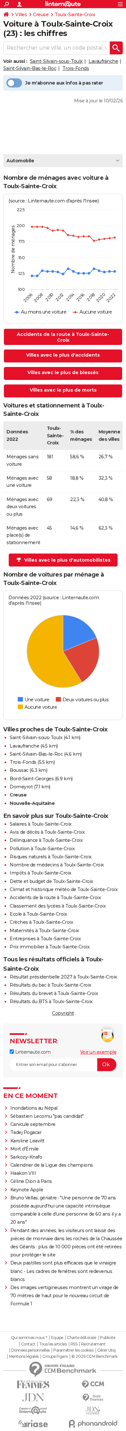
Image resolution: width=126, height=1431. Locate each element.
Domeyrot (21, 787)
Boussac (19, 770)
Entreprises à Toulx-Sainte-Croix (45, 939)
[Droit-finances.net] (93, 1398)
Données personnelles (30, 1350)
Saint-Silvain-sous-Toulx (56, 61)
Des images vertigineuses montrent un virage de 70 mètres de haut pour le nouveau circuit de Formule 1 (64, 1296)
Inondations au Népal (34, 1108)
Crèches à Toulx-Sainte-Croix (41, 922)
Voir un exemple (98, 1052)
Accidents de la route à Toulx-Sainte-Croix (63, 337)
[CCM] (93, 1384)
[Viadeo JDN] (93, 1411)
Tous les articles (53, 1344)
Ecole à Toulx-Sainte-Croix (38, 914)
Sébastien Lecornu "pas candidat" (47, 1116)
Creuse (40, 14)
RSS (74, 1344)
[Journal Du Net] (33, 1397)
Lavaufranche (103, 61)
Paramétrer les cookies (73, 1350)
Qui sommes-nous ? (29, 1337)
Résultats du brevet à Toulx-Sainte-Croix (54, 993)
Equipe (57, 1337)
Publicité (107, 1337)
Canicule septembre (33, 1124)
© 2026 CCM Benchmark (94, 1356)
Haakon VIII (23, 1173)
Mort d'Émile (24, 1149)
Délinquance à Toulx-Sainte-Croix (46, 840)
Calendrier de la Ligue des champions (51, 1165)
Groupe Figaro (55, 1356)
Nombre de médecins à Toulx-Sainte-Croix (57, 865)
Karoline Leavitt (27, 1141)
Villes (21, 14)
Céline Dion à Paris (31, 1181)
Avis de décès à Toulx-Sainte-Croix (47, 832)
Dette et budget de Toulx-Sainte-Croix (51, 881)
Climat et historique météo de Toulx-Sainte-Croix (64, 889)
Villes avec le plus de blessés (63, 372)
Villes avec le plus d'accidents (63, 355)
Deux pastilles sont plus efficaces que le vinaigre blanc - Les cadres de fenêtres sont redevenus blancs (63, 1271)
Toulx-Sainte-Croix (75, 14)
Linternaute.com (32, 1052)
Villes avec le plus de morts (63, 390)
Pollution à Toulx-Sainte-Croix (42, 849)
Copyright (63, 1013)
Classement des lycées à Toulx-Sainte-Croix (58, 906)
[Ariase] (33, 1423)
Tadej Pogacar (26, 1132)
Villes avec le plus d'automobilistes (67, 560)
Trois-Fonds (75, 68)
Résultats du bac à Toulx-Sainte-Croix (50, 985)
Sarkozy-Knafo (26, 1157)
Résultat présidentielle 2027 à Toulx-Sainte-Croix (63, 977)
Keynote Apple (26, 1190)
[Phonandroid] (93, 1424)
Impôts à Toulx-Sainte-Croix (40, 873)
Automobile (20, 161)
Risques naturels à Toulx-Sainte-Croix (51, 857)
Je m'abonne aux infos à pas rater (64, 83)
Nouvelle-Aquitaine (32, 803)
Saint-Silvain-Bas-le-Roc (29, 68)
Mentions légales (24, 1356)
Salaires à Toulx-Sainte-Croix (41, 824)
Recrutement (93, 1344)
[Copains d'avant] (33, 1410)
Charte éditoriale (81, 1337)
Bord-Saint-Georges (32, 779)
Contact (28, 1344)
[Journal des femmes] (33, 1384)
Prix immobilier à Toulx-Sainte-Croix (49, 947)
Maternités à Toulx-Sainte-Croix (44, 930)
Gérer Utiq (106, 1350)
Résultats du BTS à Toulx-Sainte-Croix (51, 1001)
